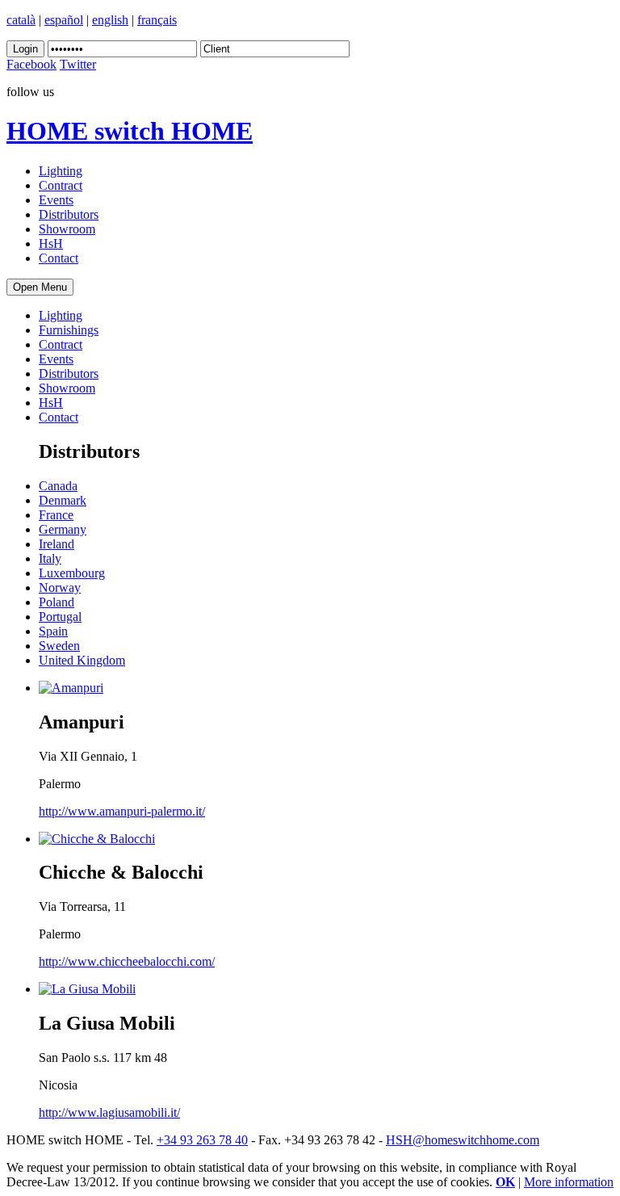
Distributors (68, 214)
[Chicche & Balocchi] (97, 839)
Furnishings (68, 330)
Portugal (60, 616)
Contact (58, 258)
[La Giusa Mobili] (87, 989)
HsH (51, 243)
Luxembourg (72, 573)
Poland (56, 602)
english (110, 20)
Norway (60, 587)
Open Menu (40, 287)
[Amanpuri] (71, 688)
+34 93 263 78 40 (202, 1140)
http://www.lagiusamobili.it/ (109, 1112)
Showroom (67, 229)
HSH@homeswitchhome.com (462, 1140)
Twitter (78, 64)
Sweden (59, 646)
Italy (50, 558)
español (63, 20)
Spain (53, 631)
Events (56, 200)
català (21, 20)
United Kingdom (82, 660)
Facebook (31, 64)
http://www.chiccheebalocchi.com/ (127, 961)
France (56, 515)
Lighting (60, 171)
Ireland (56, 544)
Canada (58, 486)
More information (569, 1182)
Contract (60, 185)
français (157, 20)
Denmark (62, 500)
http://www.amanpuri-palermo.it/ (122, 811)
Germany (62, 529)
